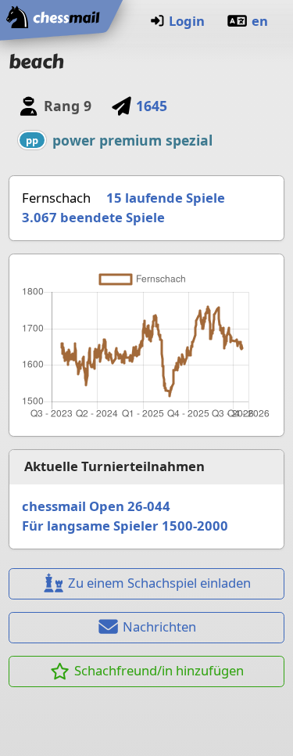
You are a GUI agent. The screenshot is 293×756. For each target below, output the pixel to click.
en (260, 21)
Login (187, 21)
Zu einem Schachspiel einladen (159, 583)
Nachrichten (159, 626)
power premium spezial (132, 140)
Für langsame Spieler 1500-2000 (125, 526)
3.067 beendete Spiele (93, 217)
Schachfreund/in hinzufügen (159, 670)
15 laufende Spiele (165, 198)
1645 (151, 105)
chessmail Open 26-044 (96, 506)
